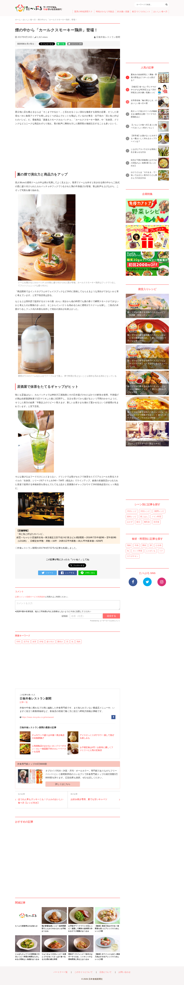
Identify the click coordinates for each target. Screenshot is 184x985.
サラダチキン (132, 556)
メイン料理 (156, 516)
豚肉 (144, 545)
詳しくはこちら (62, 784)
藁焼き (60, 642)
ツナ (161, 551)
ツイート (49, 573)
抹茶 (34, 642)
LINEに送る (90, 573)
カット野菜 (137, 551)
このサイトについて (83, 972)
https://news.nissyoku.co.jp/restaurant (38, 717)
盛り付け (50, 642)
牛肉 (136, 545)
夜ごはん (144, 516)
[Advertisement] (67, 857)
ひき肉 (158, 545)
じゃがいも (150, 551)
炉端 (41, 642)
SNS (18, 642)
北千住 (26, 642)
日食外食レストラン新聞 (108, 37)
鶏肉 (78, 642)
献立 (138, 522)
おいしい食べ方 (160, 11)
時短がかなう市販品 (105, 11)
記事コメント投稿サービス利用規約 (30, 597)
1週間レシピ (159, 511)
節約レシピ (131, 516)
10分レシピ (145, 511)
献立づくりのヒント (141, 11)
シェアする (69, 573)
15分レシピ (132, 511)
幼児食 (156, 522)
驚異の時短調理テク (83, 11)
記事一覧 (24, 702)
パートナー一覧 (60, 972)
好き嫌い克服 (123, 11)
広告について (105, 972)
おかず (130, 522)
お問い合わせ (124, 972)
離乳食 (147, 522)
